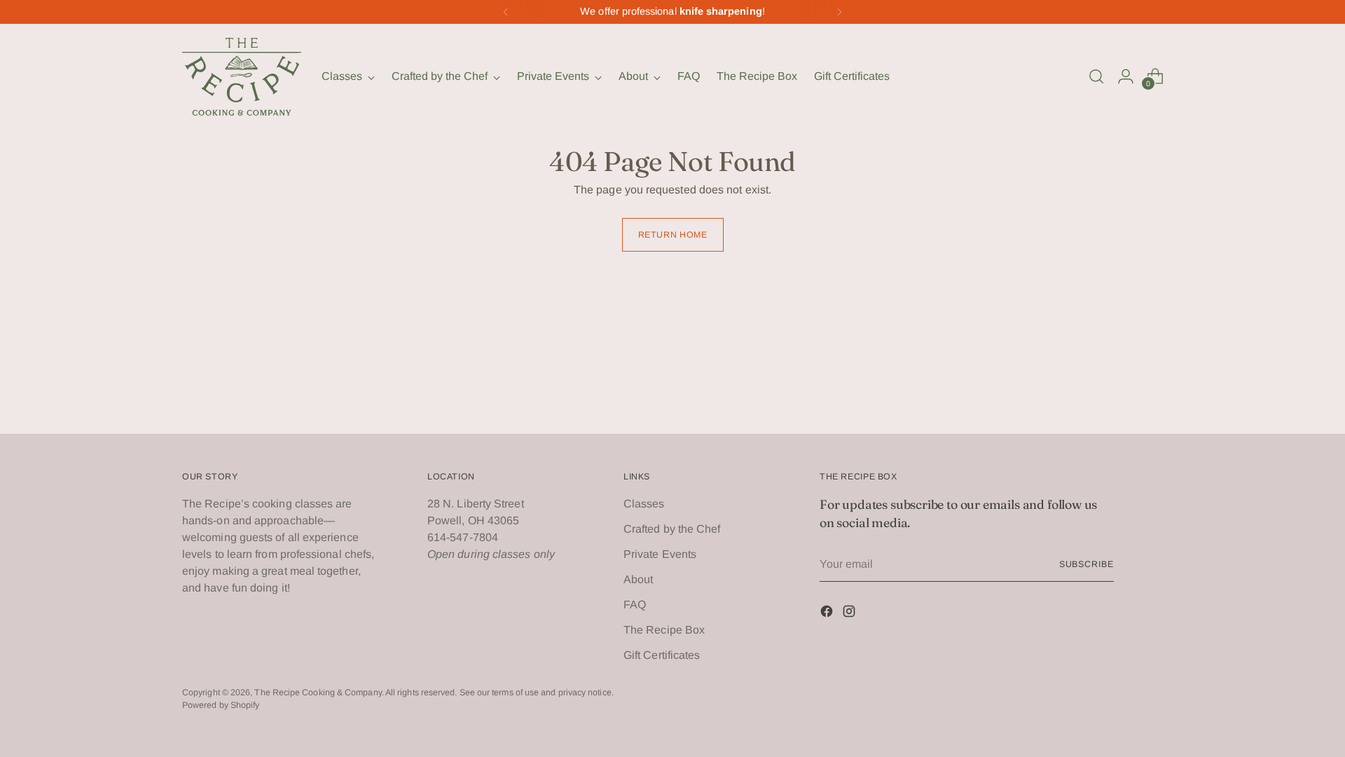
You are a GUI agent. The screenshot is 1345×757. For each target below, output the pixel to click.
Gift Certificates (661, 655)
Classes (644, 504)
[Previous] (505, 12)
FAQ (634, 605)
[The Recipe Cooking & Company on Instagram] (850, 613)
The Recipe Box (664, 630)
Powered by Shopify (220, 705)
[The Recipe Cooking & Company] (241, 77)
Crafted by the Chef (672, 529)
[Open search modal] (1096, 76)
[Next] (839, 12)
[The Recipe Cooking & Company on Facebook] (828, 613)
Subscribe (1086, 564)
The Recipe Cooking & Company (317, 692)
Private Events (659, 554)
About (638, 579)
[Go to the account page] (1126, 76)
